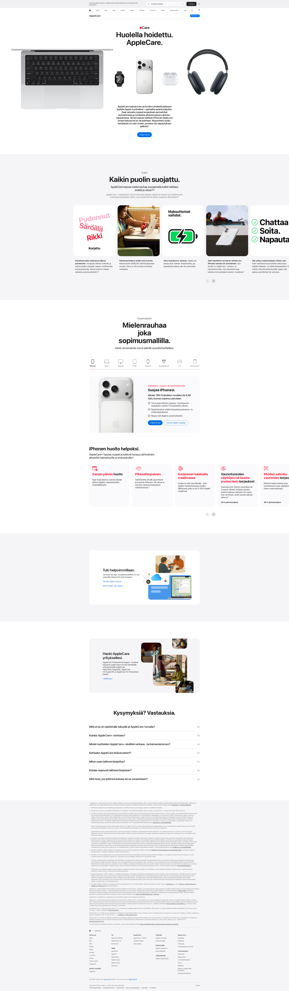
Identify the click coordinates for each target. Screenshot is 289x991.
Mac (90, 941)
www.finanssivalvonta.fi (96, 921)
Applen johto (181, 957)
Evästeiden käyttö (108, 988)
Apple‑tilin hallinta (117, 938)
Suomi (198, 985)
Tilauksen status (138, 941)
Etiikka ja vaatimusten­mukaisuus (185, 969)
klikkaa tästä (182, 890)
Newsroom (181, 954)
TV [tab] (179, 366)
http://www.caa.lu (131, 915)
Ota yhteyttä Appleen (184, 973)
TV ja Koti (92, 955)
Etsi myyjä (107, 979)
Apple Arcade (115, 960)
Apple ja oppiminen (161, 948)
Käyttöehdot (120, 988)
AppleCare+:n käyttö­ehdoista (162, 822)
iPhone (91, 946)
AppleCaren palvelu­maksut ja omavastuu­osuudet (166, 850)
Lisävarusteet (93, 961)
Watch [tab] (148, 366)
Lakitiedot (144, 988)
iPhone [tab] (93, 366)
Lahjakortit (92, 964)
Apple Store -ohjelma (140, 938)
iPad (90, 944)
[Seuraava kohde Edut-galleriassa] (214, 281)
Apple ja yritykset (161, 938)
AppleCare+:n (170, 884)
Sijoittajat (181, 965)
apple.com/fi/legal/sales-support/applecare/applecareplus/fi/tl (159, 924)
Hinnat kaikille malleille (176, 423)
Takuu (180, 963)
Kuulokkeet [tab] (164, 366)
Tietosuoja (181, 944)
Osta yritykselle (160, 941)
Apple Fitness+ (115, 963)
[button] (165, 4)
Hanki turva (195, 16)
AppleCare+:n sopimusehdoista (181, 805)
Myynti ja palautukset (132, 988)
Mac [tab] (107, 366)
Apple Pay (92, 971)
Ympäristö (181, 941)
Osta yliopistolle (160, 951)
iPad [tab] (134, 366)
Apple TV (114, 954)
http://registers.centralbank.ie (176, 903)
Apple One (114, 951)
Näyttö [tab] (121, 366)
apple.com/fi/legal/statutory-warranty (147, 894)
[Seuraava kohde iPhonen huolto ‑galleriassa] (214, 514)
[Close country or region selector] (199, 4)
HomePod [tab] (195, 366)
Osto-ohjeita (137, 944)
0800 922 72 (133, 979)
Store (91, 938)
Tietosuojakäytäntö (95, 988)
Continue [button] (191, 4)
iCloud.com (114, 944)
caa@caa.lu (121, 915)
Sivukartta (153, 988)
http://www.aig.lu (113, 910)
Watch (91, 949)
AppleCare (94, 15)
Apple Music (115, 957)
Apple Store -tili (116, 941)
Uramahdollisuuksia (184, 960)
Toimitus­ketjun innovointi (185, 946)
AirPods (91, 952)
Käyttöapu (181, 938)
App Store (114, 965)
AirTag (91, 958)
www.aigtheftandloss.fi (184, 865)
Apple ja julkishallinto (162, 958)
